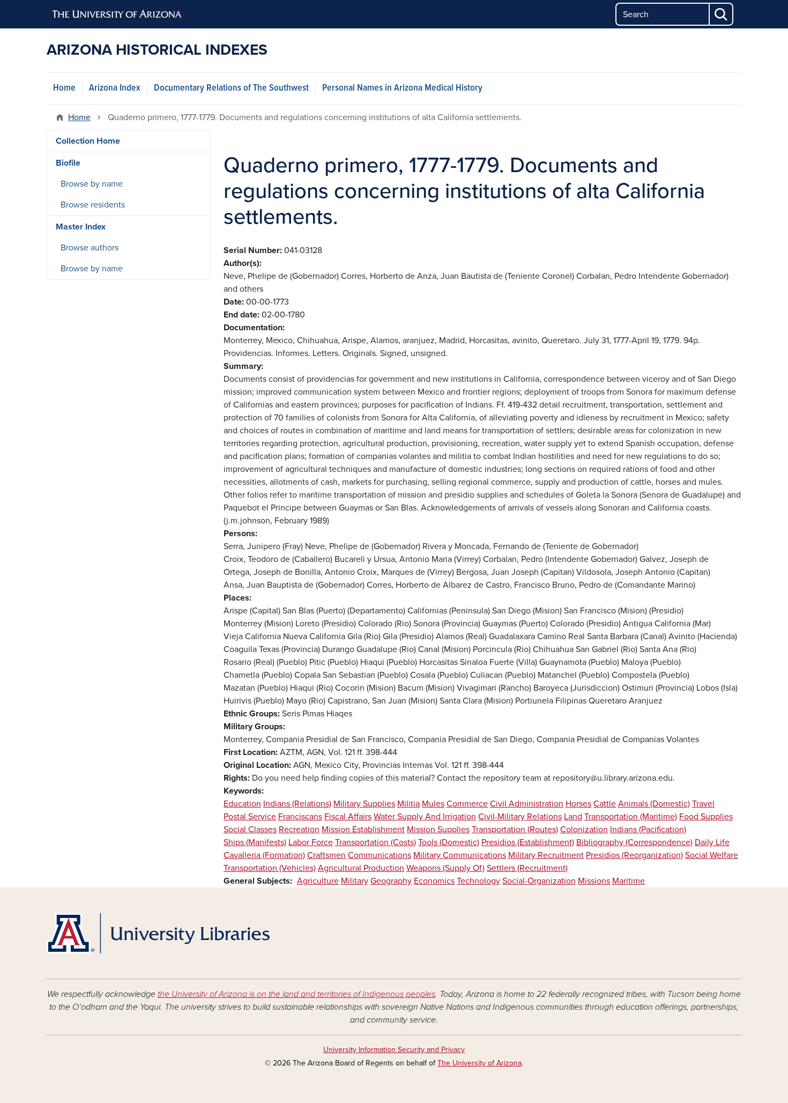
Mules (433, 803)
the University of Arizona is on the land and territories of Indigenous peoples (296, 994)
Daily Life (712, 842)
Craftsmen (326, 855)
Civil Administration (526, 803)
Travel (703, 803)
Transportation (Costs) (375, 842)
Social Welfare (711, 855)
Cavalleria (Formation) (264, 855)
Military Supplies (364, 803)
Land (573, 816)
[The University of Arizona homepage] (117, 14)
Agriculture (318, 881)
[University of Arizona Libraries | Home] (158, 933)
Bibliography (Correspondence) (634, 842)
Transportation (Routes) (515, 829)
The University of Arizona (479, 1063)
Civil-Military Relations (520, 816)
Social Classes (250, 829)
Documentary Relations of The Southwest (231, 88)
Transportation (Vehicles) (270, 868)
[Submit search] (721, 14)
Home (64, 88)
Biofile (68, 163)
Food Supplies (706, 816)
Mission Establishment (363, 829)
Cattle (604, 803)
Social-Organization (539, 881)
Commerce (467, 803)
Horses (578, 803)
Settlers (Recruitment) (527, 868)
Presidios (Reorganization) (634, 855)
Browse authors (89, 247)
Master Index (81, 226)
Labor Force (310, 842)
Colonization (584, 829)
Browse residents (93, 204)
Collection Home (88, 141)
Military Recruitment (546, 855)
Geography (391, 881)
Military (354, 881)
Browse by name (92, 184)
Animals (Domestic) (654, 803)
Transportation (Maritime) (630, 816)
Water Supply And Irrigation (425, 816)
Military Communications (459, 855)
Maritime (628, 881)
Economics (434, 881)
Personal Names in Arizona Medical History (402, 88)
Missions (594, 881)
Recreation (299, 829)
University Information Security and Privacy (394, 1049)
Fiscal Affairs (347, 816)
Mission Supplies (438, 829)
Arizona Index (114, 88)
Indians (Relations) (297, 803)
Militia (408, 803)
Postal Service (250, 816)
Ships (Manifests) (255, 842)
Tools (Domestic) (448, 842)
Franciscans (300, 816)
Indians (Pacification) (648, 829)
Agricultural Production (361, 868)
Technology (478, 881)
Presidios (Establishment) (527, 842)
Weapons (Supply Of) (445, 868)
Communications (379, 855)
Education (242, 803)
